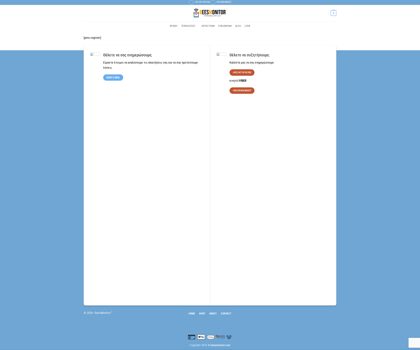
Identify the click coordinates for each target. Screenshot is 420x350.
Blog (238, 25)
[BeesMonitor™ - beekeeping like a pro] (210, 13)
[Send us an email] (334, 2)
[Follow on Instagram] (330, 2)
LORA (247, 25)
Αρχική (174, 25)
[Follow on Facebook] (327, 2)
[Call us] (333, 315)
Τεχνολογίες (188, 25)
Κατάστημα (208, 25)
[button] (324, 13)
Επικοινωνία (225, 25)
